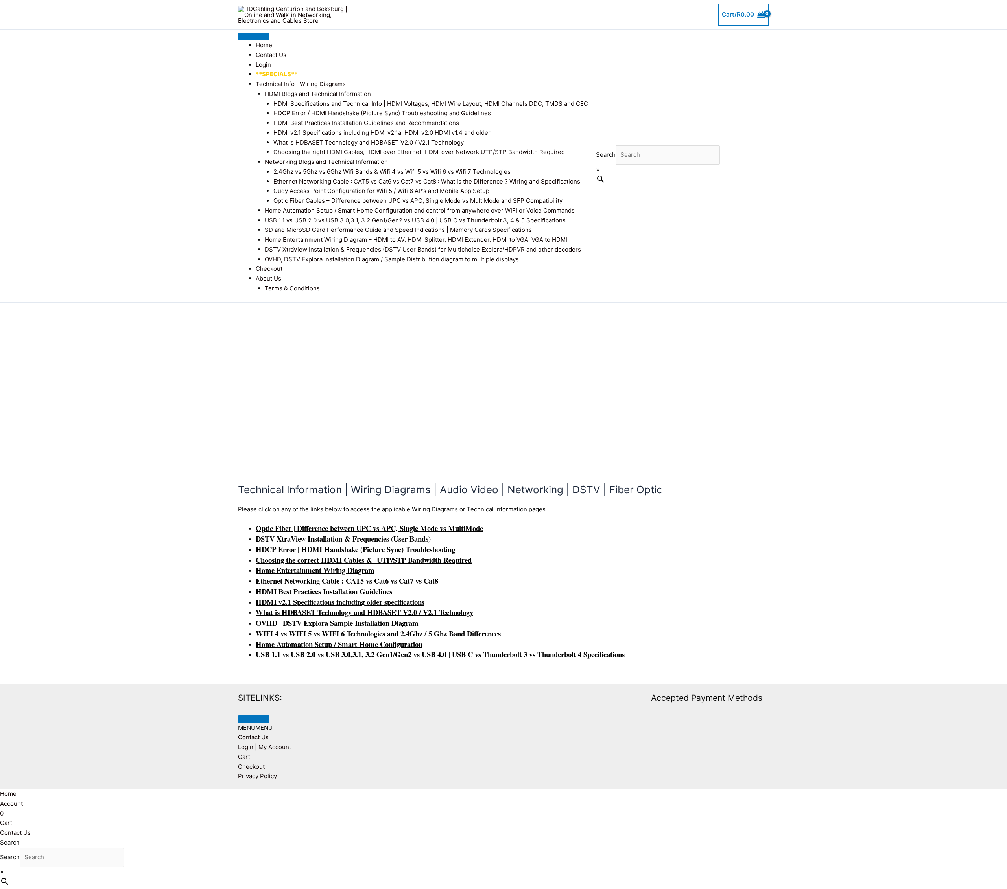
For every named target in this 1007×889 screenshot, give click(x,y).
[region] (503, 381)
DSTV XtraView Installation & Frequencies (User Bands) (344, 538)
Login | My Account (264, 747)
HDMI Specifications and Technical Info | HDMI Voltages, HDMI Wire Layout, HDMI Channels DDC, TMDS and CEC (430, 103)
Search (606, 154)
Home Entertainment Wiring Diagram (315, 570)
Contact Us (271, 55)
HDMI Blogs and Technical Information (318, 93)
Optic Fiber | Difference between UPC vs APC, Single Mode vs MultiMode (369, 528)
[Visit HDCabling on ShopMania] (535, 697)
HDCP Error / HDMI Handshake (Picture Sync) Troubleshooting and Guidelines (382, 113)
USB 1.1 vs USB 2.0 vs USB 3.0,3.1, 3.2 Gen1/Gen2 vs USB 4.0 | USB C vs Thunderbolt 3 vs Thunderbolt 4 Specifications (440, 654)
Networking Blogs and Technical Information (326, 161)
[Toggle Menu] (253, 36)
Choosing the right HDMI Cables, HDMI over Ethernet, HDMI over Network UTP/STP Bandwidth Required (419, 152)
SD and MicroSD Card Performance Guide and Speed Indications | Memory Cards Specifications (398, 229)
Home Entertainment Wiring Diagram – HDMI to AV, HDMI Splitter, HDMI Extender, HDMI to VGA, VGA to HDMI (416, 239)
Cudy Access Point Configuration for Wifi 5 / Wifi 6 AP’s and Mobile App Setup (381, 191)
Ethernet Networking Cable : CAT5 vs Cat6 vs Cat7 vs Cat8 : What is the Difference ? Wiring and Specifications (426, 181)
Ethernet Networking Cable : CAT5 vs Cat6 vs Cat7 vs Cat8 (348, 580)
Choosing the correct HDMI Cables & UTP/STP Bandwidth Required (364, 560)
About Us (268, 278)
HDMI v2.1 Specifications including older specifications (340, 602)
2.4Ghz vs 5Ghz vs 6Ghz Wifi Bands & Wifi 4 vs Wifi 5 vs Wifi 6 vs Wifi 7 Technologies (392, 171)
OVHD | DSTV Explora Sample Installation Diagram (337, 622)
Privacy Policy (257, 776)
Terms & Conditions (292, 288)
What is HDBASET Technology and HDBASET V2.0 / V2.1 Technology (368, 142)
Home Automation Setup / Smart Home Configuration (339, 644)
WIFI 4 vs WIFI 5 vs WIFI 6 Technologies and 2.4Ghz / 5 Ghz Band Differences (378, 633)
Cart (244, 756)
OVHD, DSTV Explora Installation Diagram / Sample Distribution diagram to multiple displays (392, 259)
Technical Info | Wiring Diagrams (301, 84)
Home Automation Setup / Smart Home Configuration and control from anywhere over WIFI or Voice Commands (420, 210)
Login (263, 64)
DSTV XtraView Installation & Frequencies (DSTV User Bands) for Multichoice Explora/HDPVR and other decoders (423, 249)
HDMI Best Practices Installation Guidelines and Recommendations (366, 123)
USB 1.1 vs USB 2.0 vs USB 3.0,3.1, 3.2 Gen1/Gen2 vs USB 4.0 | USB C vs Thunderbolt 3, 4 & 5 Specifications (415, 220)
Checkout (269, 268)
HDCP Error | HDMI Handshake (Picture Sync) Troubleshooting (355, 549)
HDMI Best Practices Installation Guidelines (324, 591)
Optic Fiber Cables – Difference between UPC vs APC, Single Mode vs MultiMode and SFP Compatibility (418, 200)
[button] (255, 727)
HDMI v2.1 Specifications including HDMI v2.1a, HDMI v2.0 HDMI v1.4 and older (382, 132)
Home (264, 45)
